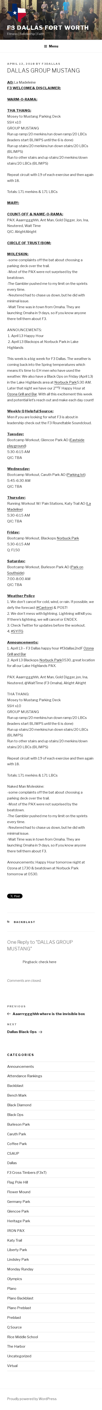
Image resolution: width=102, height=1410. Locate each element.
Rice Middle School (22, 1337)
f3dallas (51, 63)
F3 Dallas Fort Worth (48, 27)
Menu (53, 46)
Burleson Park (18, 1124)
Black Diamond (19, 1105)
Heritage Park (18, 1221)
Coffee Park (17, 1144)
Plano (11, 1288)
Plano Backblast (20, 1298)
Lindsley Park (18, 1259)
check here (47, 962)
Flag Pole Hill (17, 1182)
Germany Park (18, 1202)
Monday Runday (20, 1269)
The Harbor (16, 1346)
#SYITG (17, 631)
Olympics (14, 1279)
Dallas (12, 1163)
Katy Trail (14, 1240)
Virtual (12, 1366)
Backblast (25, 922)
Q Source (14, 1327)
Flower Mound (18, 1192)
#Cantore (44, 608)
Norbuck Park (65, 382)
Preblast (14, 1318)
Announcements (20, 1066)
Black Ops (15, 1115)
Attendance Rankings (24, 1076)
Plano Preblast (19, 1308)
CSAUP (13, 1153)
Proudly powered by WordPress (32, 1399)
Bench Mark (17, 1095)
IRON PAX (15, 1231)
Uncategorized (19, 1356)
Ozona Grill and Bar (22, 394)
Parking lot (76, 475)
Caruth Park (16, 1134)
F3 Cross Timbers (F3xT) (26, 1173)
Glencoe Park (18, 1211)
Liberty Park (17, 1250)
